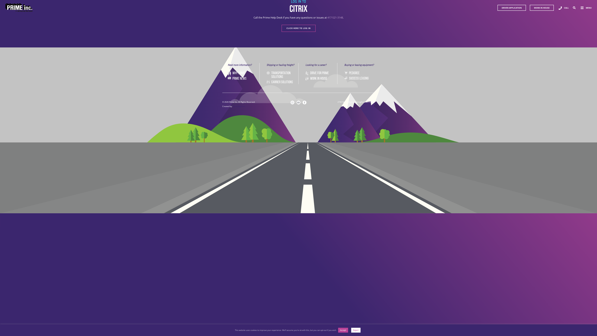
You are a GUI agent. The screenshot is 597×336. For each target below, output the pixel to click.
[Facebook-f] (304, 102)
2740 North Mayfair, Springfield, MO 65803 (356, 102)
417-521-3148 (335, 17)
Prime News (239, 79)
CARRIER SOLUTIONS (282, 82)
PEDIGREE (354, 73)
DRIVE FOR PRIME (319, 73)
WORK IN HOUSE (318, 79)
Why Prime (238, 73)
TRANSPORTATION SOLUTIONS (281, 75)
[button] (574, 7)
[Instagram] (292, 102)
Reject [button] (356, 330)
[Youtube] (298, 102)
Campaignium (239, 106)
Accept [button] (343, 330)
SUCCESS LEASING (359, 78)
